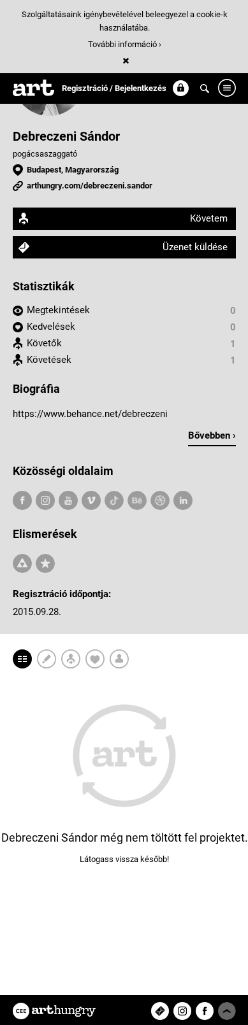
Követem (209, 218)
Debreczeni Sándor (66, 136)
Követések (49, 359)
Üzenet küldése (195, 247)
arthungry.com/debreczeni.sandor (89, 185)
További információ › (124, 44)
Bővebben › (212, 435)
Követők (44, 343)
